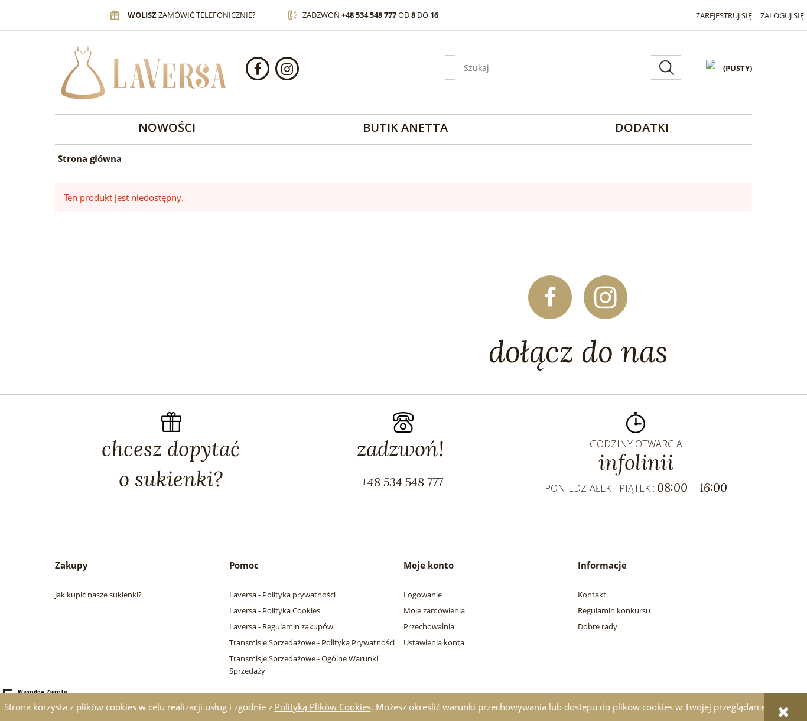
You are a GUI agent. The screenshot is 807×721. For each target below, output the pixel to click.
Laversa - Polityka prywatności (282, 594)
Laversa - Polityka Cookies (274, 610)
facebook (257, 68)
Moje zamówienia (434, 610)
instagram (287, 68)
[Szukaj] (666, 67)
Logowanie (422, 594)
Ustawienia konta (433, 642)
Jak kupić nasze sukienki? (98, 594)
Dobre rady (597, 626)
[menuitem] (167, 127)
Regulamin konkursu (614, 610)
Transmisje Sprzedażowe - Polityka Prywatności (312, 642)
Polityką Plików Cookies (323, 707)
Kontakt (592, 594)
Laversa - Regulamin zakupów (281, 626)
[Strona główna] (143, 72)
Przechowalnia (428, 626)
